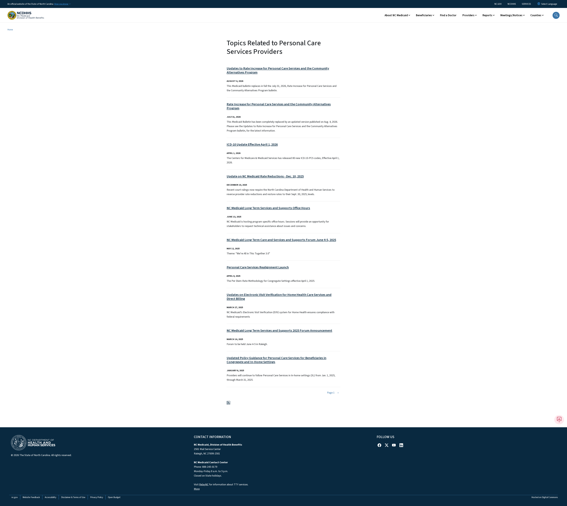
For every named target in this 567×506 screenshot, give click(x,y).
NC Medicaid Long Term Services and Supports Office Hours (268, 208)
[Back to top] (559, 419)
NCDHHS (511, 4)
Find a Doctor (448, 15)
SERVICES (526, 4)
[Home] (25, 12)
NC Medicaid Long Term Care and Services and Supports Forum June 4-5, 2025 (281, 240)
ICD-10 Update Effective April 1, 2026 (252, 144)
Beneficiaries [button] (424, 15)
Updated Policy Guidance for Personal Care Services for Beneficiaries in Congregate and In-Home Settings (276, 360)
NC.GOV (498, 4)
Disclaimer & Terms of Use (73, 497)
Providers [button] (468, 15)
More (197, 489)
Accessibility (50, 497)
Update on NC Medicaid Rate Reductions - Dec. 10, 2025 (265, 176)
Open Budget (114, 497)
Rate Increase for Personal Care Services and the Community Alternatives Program (279, 106)
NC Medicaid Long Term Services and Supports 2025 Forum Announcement (279, 330)
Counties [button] (535, 15)
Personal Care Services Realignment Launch (258, 267)
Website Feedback (31, 497)
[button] (556, 15)
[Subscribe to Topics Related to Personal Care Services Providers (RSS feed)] (228, 403)
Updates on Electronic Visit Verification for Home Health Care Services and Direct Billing (279, 296)
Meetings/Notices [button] (511, 15)
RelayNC (203, 484)
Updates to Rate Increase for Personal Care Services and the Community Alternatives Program (278, 70)
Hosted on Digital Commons (544, 497)
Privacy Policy (96, 497)
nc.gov (15, 497)
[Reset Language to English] (538, 4)
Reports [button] (487, 15)
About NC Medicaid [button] (396, 15)
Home (10, 29)
